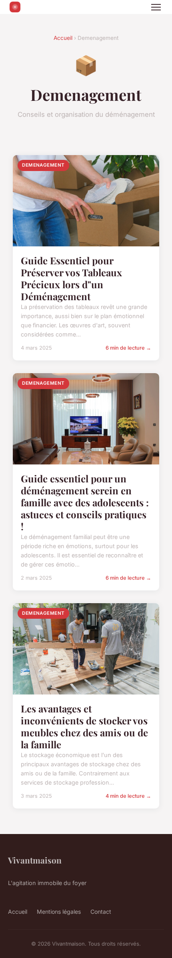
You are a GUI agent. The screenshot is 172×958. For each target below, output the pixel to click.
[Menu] (156, 7)
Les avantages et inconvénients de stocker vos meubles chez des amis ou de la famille (84, 726)
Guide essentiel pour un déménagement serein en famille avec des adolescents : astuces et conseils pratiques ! (85, 502)
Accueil (63, 38)
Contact (100, 911)
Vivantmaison (35, 860)
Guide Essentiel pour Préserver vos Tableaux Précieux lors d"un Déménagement (71, 278)
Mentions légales (59, 911)
